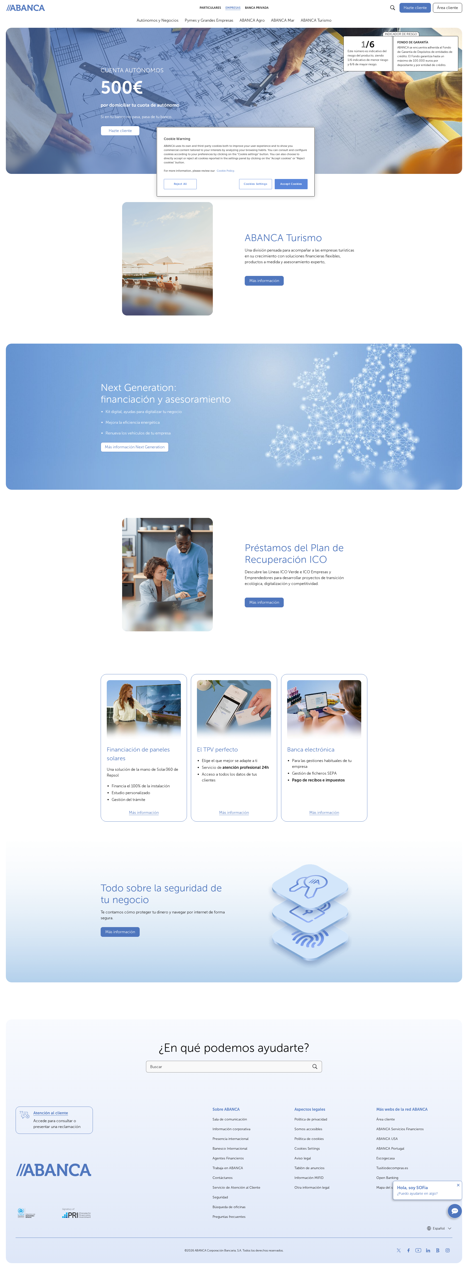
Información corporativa (231, 1129)
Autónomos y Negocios (157, 20)
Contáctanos (223, 1178)
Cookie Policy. (226, 170)
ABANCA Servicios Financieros (400, 1129)
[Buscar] (393, 8)
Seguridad (220, 1197)
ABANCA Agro (252, 20)
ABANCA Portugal (390, 1149)
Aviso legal (302, 1158)
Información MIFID (308, 1178)
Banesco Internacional (230, 1149)
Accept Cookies (291, 184)
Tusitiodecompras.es (392, 1168)
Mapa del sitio (387, 1187)
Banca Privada (257, 7)
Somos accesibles (308, 1129)
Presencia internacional (230, 1139)
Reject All (180, 184)
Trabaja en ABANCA (228, 1168)
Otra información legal (311, 1187)
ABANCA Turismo (316, 20)
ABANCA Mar (282, 20)
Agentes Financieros (228, 1158)
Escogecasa (385, 1158)
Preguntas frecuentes (229, 1217)
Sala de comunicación (230, 1119)
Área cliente (385, 1119)
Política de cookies (309, 1139)
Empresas (233, 7)
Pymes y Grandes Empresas (209, 20)
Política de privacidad (310, 1119)
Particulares (210, 7)
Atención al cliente (50, 1113)
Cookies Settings (307, 1149)
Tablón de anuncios (309, 1168)
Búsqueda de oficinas (229, 1207)
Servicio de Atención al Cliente (236, 1187)
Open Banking (387, 1178)
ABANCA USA (387, 1139)
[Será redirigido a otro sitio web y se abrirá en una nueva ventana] (26, 1213)
